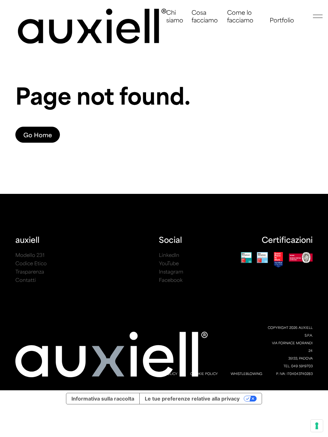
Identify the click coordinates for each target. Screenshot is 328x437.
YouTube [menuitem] (169, 263)
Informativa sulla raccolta (102, 398)
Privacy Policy (163, 373)
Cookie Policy (204, 373)
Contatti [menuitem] (25, 279)
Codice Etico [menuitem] (31, 263)
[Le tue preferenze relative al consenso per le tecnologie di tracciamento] (317, 426)
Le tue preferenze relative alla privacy (192, 398)
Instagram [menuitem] (171, 271)
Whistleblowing (246, 373)
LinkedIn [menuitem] (169, 254)
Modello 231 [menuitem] (30, 254)
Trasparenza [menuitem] (29, 271)
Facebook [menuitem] (171, 279)
